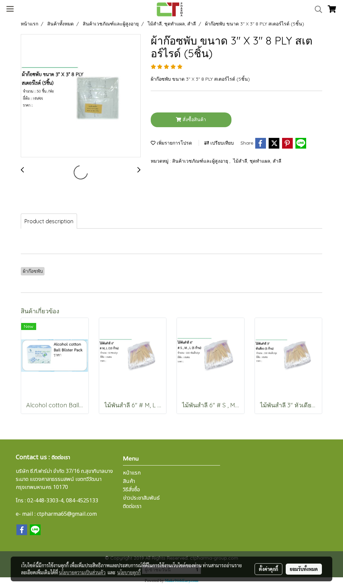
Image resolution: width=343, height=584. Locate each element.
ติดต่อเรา (132, 506)
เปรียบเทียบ (221, 143)
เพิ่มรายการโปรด (173, 143)
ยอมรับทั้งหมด (304, 569)
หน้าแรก (132, 473)
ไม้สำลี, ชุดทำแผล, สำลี (257, 161)
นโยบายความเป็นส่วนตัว (82, 572)
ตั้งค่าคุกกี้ (268, 569)
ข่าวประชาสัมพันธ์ (141, 498)
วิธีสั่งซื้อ (131, 490)
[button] (316, 9)
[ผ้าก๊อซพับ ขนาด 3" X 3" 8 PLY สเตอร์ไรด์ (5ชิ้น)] (80, 96)
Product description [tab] (48, 221)
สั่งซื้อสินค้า (193, 119)
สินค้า (129, 481)
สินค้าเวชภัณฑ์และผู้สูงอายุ (200, 161)
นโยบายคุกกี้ (129, 572)
